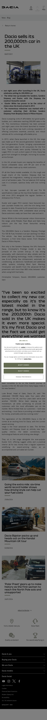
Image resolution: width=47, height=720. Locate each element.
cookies (23, 347)
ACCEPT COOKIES (23, 365)
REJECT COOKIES (23, 371)
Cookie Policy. (27, 359)
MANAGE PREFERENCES (23, 377)
